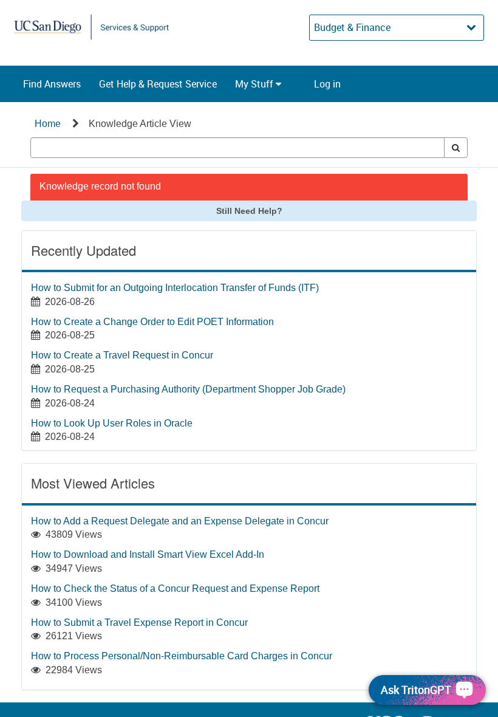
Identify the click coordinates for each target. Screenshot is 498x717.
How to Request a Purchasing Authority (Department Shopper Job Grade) (188, 389)
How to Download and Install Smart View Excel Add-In (147, 554)
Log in (327, 84)
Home (48, 123)
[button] (52, 84)
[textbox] (237, 147)
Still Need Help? (249, 211)
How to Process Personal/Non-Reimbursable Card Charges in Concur (181, 656)
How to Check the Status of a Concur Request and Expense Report (175, 588)
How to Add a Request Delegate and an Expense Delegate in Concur (180, 521)
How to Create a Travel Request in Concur (122, 355)
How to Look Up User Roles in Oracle (112, 423)
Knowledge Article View (140, 123)
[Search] (456, 147)
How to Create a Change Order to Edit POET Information (152, 322)
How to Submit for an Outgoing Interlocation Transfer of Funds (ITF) (175, 288)
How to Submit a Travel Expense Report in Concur (139, 622)
